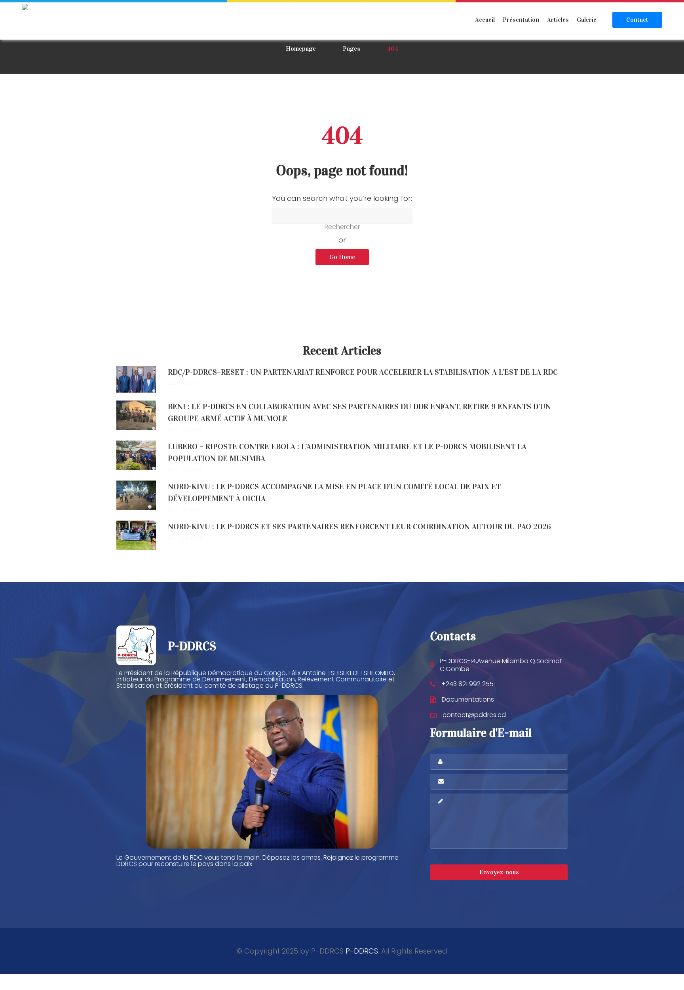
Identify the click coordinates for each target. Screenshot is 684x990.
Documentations (468, 699)
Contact (637, 19)
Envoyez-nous (499, 872)
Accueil (485, 19)
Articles (558, 19)
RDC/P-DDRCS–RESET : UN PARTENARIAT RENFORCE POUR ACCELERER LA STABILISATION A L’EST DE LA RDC (363, 372)
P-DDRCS (362, 951)
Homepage (301, 48)
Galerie (587, 19)
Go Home (342, 257)
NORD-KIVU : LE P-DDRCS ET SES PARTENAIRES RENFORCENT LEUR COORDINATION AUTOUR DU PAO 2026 (359, 526)
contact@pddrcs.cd (474, 714)
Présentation (521, 19)
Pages (351, 48)
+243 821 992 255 (467, 684)
